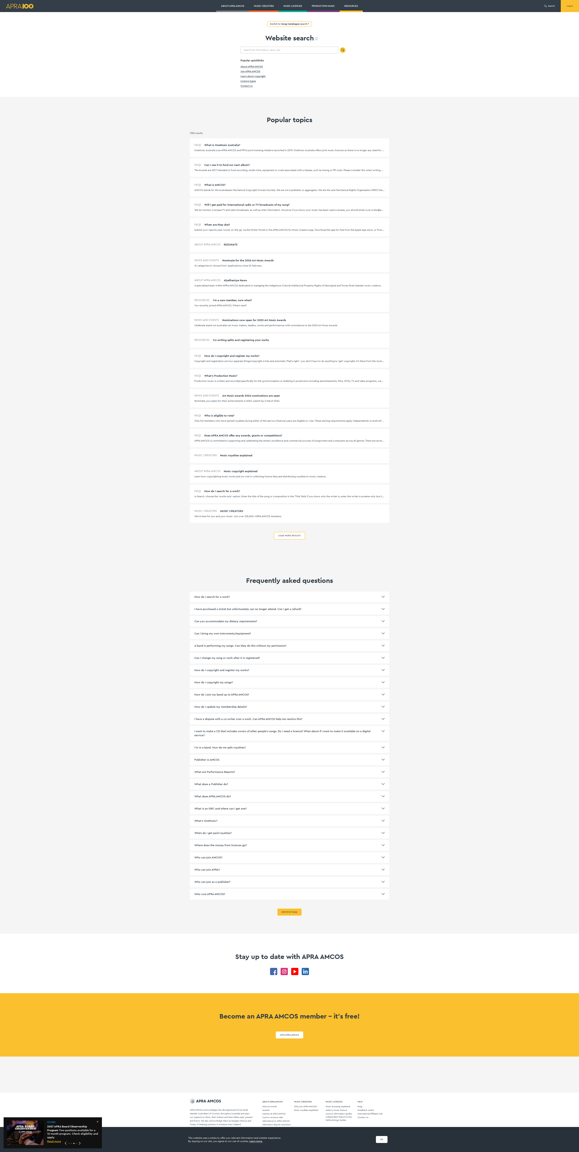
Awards (265, 1110)
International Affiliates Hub (370, 1114)
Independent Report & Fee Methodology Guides (339, 1118)
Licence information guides (339, 1114)
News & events (269, 1107)
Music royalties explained (306, 1110)
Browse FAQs (289, 912)
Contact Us (363, 1117)
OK (381, 1139)
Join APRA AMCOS (250, 71)
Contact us (246, 86)
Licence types (248, 81)
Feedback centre (366, 1110)
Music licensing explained (338, 1107)
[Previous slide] (66, 1143)
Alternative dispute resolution (276, 1125)
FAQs (360, 1107)
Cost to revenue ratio (272, 1117)
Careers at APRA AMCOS (274, 1114)
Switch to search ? (289, 23)
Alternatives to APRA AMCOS (276, 1121)
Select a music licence (336, 1110)
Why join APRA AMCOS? (305, 1107)
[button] (69, 1143)
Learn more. (256, 1141)
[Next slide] (80, 1143)
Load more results (289, 536)
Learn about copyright (253, 76)
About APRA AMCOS (251, 66)
